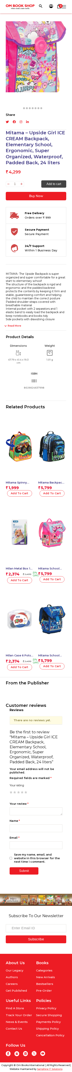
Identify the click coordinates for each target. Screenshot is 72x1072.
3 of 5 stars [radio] (18, 792)
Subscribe (36, 939)
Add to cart (53, 184)
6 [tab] (38, 108)
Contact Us (14, 1028)
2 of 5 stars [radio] (14, 792)
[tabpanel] (36, 56)
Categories (44, 970)
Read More (14, 325)
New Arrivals (45, 977)
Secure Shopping (49, 1015)
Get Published (16, 990)
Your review (19, 803)
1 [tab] (24, 108)
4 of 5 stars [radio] (22, 792)
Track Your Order (19, 1015)
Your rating (17, 785)
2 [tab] (27, 108)
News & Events (17, 1022)
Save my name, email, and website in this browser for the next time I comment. (37, 858)
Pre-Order (44, 990)
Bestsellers (44, 984)
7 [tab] (41, 108)
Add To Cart (19, 493)
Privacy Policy (46, 1008)
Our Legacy (14, 970)
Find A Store (15, 1008)
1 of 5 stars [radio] (11, 792)
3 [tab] (30, 108)
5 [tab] (35, 108)
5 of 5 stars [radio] (25, 792)
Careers (12, 984)
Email (14, 837)
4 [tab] (33, 108)
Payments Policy (48, 1022)
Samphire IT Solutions (49, 1069)
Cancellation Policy (50, 1035)
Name (15, 821)
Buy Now (36, 196)
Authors (12, 977)
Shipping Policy (47, 1028)
